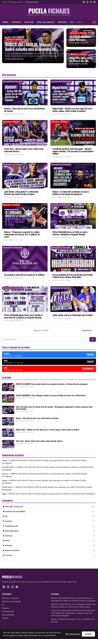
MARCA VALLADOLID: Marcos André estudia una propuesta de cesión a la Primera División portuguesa (52, 494)
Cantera (62, 22)
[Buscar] (94, 22)
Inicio (5, 22)
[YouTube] (94, 2)
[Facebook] (83, 2)
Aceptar (88, 634)
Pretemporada (8, 611)
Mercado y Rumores (10, 598)
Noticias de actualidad (11, 601)
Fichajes (16, 22)
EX (3, 605)
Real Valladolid (45, 22)
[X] (87, 2)
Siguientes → (88, 330)
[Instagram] (90, 2)
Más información (72, 634)
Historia (5, 618)
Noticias (29, 22)
